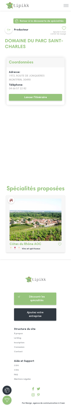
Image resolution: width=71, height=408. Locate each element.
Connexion (19, 347)
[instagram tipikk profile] (33, 395)
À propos (18, 334)
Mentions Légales (22, 379)
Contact (18, 352)
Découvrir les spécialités (37, 299)
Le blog (17, 338)
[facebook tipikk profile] (33, 389)
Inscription (19, 343)
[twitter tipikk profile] (38, 389)
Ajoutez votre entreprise (35, 314)
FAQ (16, 375)
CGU (16, 370)
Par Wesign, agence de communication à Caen (43, 403)
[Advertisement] (35, 147)
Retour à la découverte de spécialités (42, 21)
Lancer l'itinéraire (35, 97)
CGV (16, 366)
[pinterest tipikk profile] (38, 395)
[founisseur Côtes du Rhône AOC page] (35, 220)
